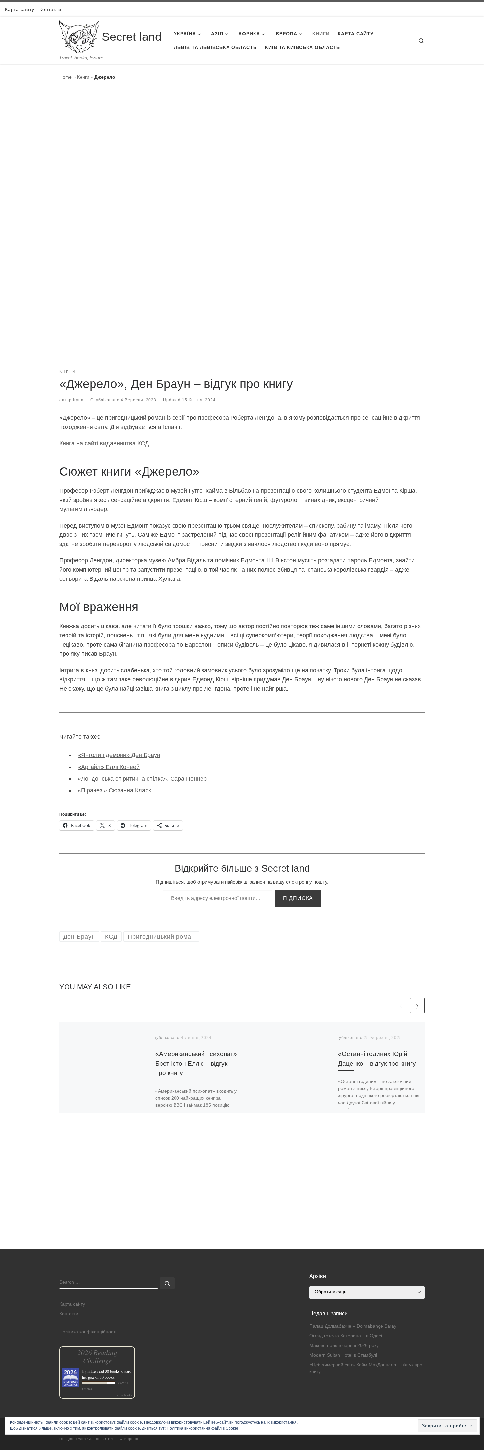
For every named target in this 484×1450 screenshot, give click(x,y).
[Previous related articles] (401, 1005)
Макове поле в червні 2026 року (344, 1345)
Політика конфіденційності (87, 1331)
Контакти (68, 1313)
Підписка (298, 898)
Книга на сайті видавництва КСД (104, 443)
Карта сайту (72, 1304)
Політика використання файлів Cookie (202, 1428)
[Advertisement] (242, 1203)
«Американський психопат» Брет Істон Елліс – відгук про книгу (196, 1063)
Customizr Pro (101, 1439)
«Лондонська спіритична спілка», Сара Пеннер (142, 778)
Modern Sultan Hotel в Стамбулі (343, 1355)
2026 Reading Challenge (97, 1356)
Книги (83, 77)
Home (65, 77)
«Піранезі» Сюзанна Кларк (115, 790)
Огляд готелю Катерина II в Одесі (345, 1335)
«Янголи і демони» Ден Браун (119, 755)
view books (124, 1395)
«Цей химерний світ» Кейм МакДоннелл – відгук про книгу (365, 1368)
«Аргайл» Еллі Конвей (109, 767)
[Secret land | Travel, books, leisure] (79, 36)
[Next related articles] (417, 1005)
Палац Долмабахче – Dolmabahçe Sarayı (353, 1326)
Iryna (78, 400)
